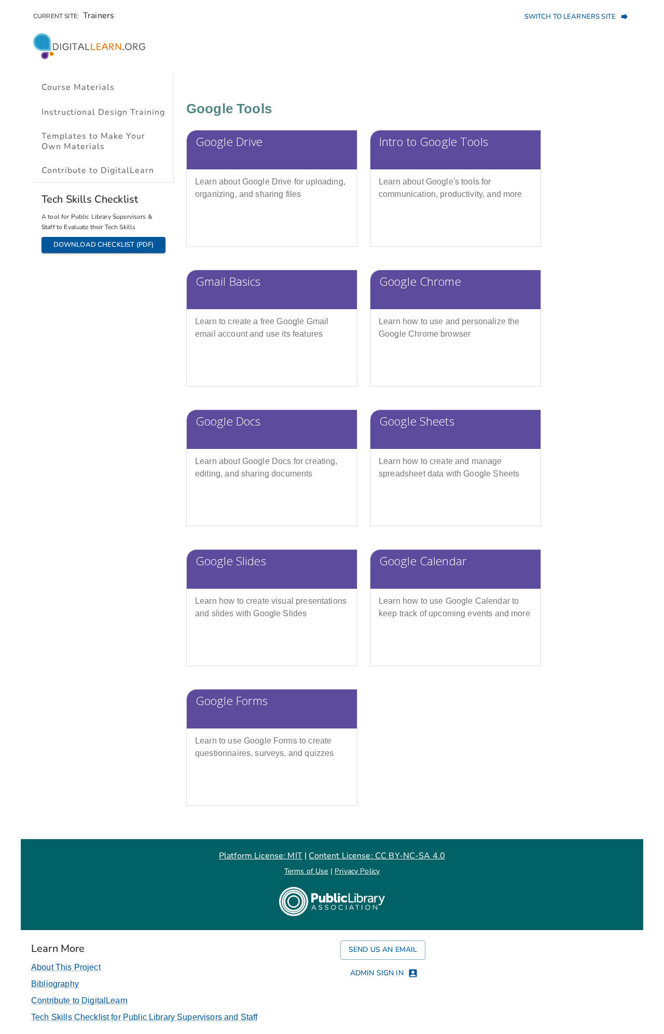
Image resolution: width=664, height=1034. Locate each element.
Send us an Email (383, 950)
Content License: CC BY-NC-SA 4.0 (377, 855)
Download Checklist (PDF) (103, 244)
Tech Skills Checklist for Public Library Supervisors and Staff (144, 1017)
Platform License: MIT (260, 855)
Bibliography (55, 983)
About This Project (66, 967)
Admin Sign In (377, 973)
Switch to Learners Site (570, 16)
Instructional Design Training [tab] (103, 112)
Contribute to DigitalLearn (79, 1000)
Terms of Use (306, 871)
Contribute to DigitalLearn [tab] (98, 170)
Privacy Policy (357, 871)
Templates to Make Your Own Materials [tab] (93, 141)
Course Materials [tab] (78, 87)
